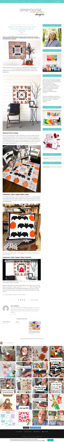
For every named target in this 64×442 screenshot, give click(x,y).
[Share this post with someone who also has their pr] (24, 353)
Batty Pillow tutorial (25, 287)
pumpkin (23, 294)
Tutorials (23, 1)
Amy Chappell (34, 299)
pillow (19, 294)
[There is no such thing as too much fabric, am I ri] (24, 402)
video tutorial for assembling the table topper (26, 143)
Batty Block (24, 281)
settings (43, 440)
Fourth (17, 321)
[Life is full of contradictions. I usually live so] (24, 369)
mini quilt (18, 24)
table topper (29, 24)
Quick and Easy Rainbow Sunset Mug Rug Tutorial (34, 332)
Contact (16, 1)
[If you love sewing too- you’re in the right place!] (40, 386)
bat (3, 294)
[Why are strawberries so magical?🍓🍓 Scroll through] (24, 418)
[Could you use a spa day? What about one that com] (8, 369)
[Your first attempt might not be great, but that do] (40, 369)
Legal (29, 1)
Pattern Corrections (39, 1)
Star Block (29, 281)
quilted (24, 24)
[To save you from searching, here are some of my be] (8, 386)
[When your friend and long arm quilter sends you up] (40, 353)
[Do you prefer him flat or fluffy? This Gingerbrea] (8, 402)
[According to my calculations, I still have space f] (8, 418)
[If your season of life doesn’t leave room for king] (40, 418)
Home (4, 1)
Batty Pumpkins (9, 294)
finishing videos (36, 281)
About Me (9, 1)
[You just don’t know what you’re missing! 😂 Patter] (40, 402)
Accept (50, 440)
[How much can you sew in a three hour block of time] (8, 353)
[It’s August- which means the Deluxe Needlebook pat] (24, 386)
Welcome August (6, 321)
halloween (13, 24)
